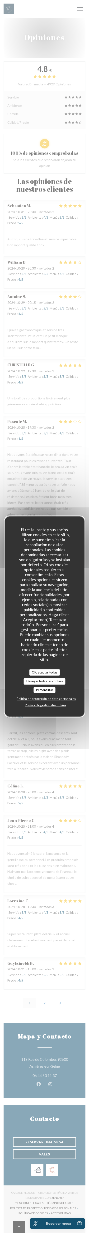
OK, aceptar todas (44, 672)
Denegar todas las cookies (44, 681)
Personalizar (44, 690)
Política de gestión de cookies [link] (45, 705)
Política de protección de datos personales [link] (46, 699)
